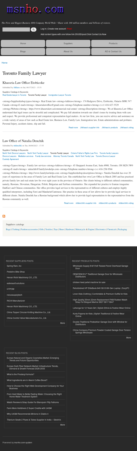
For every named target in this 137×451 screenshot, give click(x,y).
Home (23, 43)
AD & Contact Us (113, 51)
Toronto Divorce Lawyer (105, 156)
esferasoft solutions (15, 283)
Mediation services (25, 156)
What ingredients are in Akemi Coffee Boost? (27, 380)
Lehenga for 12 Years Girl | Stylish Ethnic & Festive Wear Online (101, 307)
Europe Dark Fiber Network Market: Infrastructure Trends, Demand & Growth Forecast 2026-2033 (32, 367)
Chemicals (112, 229)
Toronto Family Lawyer (37, 95)
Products (113, 43)
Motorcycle (80, 229)
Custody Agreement (11, 159)
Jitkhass (17, 87)
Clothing (15, 229)
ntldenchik (18, 145)
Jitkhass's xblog (126, 127)
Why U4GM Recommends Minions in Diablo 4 (27, 413)
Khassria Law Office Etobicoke (23, 82)
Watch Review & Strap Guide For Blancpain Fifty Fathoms (33, 402)
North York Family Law (85, 156)
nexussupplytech (14, 294)
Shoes (61, 229)
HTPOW (10, 288)
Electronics (101, 229)
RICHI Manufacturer (16, 300)
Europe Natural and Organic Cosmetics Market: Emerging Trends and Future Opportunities (33, 359)
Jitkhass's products (110, 127)
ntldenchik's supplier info (86, 203)
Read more (73, 127)
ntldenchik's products (107, 203)
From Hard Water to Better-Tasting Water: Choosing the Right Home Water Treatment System (34, 395)
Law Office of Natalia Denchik (23, 140)
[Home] (34, 9)
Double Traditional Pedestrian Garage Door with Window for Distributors (100, 322)
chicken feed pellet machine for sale (89, 282)
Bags (8, 229)
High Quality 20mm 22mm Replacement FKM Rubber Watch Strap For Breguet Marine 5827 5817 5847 (100, 300)
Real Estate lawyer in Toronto (14, 95)
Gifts (41, 229)
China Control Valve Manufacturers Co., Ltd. (27, 317)
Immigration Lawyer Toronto (59, 95)
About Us (68, 51)
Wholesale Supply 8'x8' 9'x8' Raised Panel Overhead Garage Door (100, 266)
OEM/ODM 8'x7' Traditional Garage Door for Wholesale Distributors (97, 275)
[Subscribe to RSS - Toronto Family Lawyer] (4, 215)
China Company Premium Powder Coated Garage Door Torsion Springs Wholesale (102, 331)
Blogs (23, 51)
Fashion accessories (29, 229)
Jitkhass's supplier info (89, 127)
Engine (91, 229)
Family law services (43, 156)
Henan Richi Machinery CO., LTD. (22, 277)
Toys (56, 229)
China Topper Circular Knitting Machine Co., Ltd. (29, 312)
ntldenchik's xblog (126, 203)
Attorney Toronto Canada (63, 156)
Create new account (57, 28)
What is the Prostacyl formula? (20, 374)
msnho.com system (23, 442)
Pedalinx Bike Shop (16, 271)
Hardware (70, 229)
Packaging (122, 229)
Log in (43, 28)
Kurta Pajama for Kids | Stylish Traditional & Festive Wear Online (98, 314)
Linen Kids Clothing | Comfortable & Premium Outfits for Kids (100, 293)
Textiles (48, 229)
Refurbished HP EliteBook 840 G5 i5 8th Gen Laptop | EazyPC (101, 288)
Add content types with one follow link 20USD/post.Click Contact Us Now (73, 34)
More (62, 322)
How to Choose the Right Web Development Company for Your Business (35, 386)
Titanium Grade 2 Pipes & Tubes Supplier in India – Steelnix (34, 419)
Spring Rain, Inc (14, 265)
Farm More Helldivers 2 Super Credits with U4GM (29, 408)
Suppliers (68, 43)
